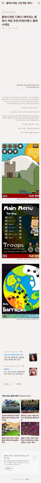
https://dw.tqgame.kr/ (11, 351)
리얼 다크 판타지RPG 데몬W (14, 354)
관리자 (27, 479)
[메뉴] (3, 3)
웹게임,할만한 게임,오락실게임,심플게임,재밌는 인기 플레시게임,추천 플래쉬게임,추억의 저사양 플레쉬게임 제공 (16, 462)
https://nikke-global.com (12, 366)
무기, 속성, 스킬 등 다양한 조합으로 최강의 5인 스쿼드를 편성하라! (14, 372)
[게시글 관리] (12, 384)
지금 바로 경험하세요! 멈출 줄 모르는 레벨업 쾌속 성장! (14, 358)
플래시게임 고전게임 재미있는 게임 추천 (20, 2)
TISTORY (21, 479)
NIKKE (6, 369)
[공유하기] (9, 384)
